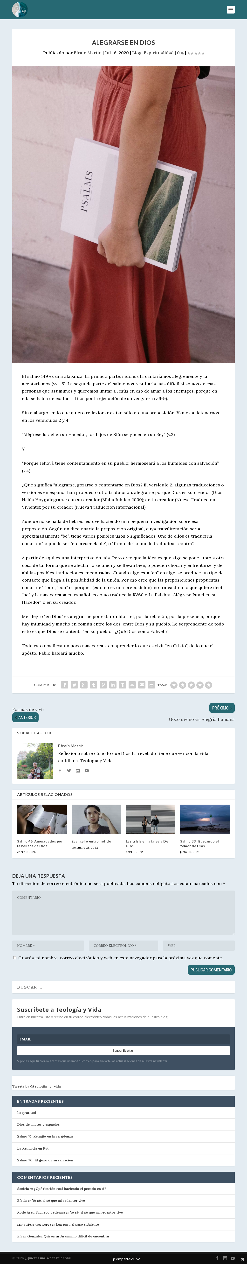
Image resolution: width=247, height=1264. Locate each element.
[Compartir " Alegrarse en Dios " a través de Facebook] (64, 685)
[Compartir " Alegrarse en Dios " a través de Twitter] (74, 685)
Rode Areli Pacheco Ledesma (41, 1212)
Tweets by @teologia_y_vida (36, 1086)
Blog (137, 53)
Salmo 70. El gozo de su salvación (45, 1160)
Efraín (22, 1200)
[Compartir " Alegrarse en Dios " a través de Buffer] (122, 685)
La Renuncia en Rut (33, 1148)
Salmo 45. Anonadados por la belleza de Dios (40, 843)
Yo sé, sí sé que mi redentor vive (58, 1200)
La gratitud (26, 1112)
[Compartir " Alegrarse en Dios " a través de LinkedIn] (113, 685)
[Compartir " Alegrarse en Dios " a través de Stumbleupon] (132, 685)
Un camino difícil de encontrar (85, 1236)
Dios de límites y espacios (38, 1124)
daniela (23, 1189)
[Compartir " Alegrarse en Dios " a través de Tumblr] (93, 685)
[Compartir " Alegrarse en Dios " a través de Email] (142, 685)
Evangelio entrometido (91, 841)
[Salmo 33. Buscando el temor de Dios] (205, 819)
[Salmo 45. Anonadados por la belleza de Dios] (42, 819)
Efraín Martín (88, 53)
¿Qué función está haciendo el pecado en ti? (70, 1189)
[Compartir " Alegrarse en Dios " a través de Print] (151, 685)
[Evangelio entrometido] (96, 819)
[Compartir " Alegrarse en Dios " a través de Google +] (84, 685)
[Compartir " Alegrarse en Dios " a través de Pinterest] (103, 685)
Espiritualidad (159, 53)
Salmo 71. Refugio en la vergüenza (45, 1136)
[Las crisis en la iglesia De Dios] (150, 819)
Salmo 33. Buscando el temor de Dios (199, 843)
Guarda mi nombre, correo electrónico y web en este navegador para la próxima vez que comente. (120, 958)
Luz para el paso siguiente (77, 1224)
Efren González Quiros (36, 1236)
